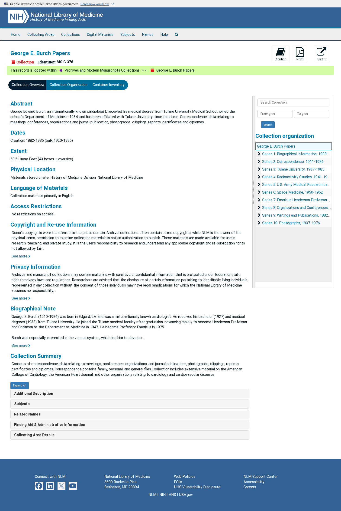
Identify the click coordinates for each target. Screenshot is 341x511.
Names (147, 34)
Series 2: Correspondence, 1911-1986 (293, 161)
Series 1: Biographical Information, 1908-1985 (299, 154)
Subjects (127, 34)
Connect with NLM (50, 476)
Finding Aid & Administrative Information (49, 424)
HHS (172, 494)
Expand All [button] (19, 385)
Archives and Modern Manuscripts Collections (102, 70)
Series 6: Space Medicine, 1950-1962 (292, 192)
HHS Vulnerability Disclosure (197, 487)
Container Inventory (109, 84)
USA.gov (186, 494)
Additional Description (33, 393)
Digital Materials (100, 34)
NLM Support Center (261, 476)
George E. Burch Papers (276, 146)
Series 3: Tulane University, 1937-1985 (293, 169)
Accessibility (254, 482)
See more (20, 256)
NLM (152, 494)
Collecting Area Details (34, 435)
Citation (280, 59)
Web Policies (184, 476)
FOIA (178, 482)
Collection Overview (28, 84)
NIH (162, 494)
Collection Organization (68, 84)
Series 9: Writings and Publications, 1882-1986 (300, 215)
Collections (70, 34)
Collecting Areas (40, 34)
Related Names (27, 414)
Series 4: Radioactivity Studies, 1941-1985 (296, 177)
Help (164, 34)
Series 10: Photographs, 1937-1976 (291, 223)
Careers (250, 487)
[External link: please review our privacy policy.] (39, 485)
